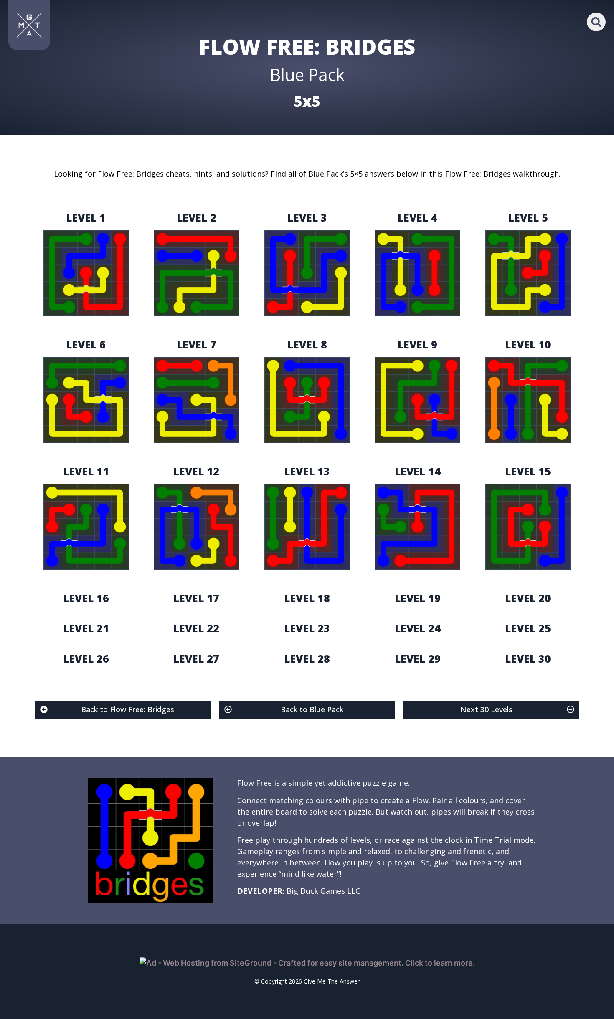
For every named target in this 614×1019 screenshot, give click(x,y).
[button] (596, 22)
